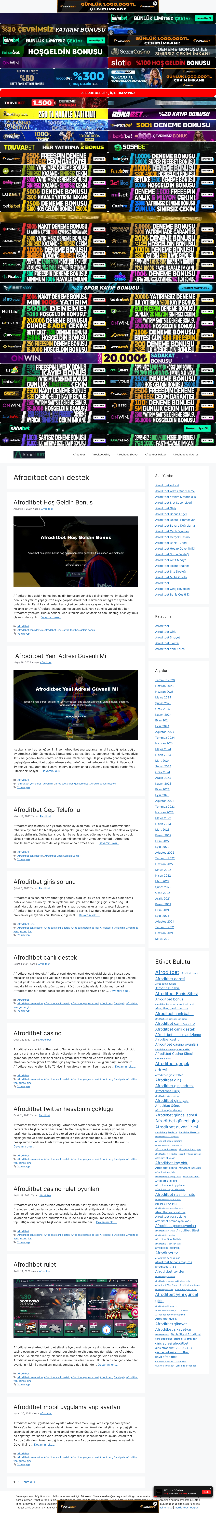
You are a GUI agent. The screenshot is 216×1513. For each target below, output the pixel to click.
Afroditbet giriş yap (171, 1100)
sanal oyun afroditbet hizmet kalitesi (170, 1361)
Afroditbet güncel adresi (176, 1115)
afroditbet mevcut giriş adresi (168, 1177)
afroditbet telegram (167, 1247)
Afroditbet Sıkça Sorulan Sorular (62, 855)
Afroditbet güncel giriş (112, 927)
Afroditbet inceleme (166, 1149)
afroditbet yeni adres (164, 1290)
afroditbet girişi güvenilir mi (167, 1096)
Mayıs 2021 (163, 938)
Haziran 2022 (164, 864)
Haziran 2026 (164, 686)
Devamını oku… (51, 617)
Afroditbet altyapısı (165, 983)
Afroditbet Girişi (53, 629)
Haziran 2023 (164, 812)
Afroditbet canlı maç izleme (178, 1035)
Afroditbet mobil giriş (166, 1181)
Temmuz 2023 (165, 806)
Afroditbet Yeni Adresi (186, 454)
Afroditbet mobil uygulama (170, 1185)
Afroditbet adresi (170, 978)
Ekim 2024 (162, 720)
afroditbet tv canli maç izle (173, 1262)
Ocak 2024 (162, 772)
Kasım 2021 (163, 904)
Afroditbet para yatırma (170, 1212)
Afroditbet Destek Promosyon (175, 520)
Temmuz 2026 (165, 680)
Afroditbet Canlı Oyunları (172, 531)
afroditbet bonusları (165, 1004)
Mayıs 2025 (163, 697)
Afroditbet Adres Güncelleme (175, 491)
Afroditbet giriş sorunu (45, 881)
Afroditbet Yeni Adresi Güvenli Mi (60, 655)
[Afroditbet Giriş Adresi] (29, 454)
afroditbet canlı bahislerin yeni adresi (171, 1019)
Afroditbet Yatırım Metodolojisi (175, 497)
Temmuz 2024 (165, 737)
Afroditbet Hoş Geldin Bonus (53, 502)
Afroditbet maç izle (165, 1172)
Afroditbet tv (166, 1253)
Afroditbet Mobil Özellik (171, 577)
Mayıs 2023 (163, 818)
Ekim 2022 (162, 841)
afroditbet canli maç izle (171, 1008)
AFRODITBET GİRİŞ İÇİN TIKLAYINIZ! (108, 93)
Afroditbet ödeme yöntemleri (170, 1314)
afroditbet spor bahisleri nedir (168, 1244)
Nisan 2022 (163, 875)
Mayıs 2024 (163, 749)
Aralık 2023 (163, 778)
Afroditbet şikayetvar (173, 1329)
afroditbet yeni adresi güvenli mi (35, 783)
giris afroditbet (164, 1348)
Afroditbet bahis (167, 988)
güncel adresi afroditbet (172, 1352)
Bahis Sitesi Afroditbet (186, 1334)
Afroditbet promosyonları (175, 1226)
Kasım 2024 (163, 714)
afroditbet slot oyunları (165, 1235)
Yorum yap (23, 633)
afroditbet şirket (162, 1335)
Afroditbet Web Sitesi (166, 1285)
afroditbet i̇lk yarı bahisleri (190, 1154)
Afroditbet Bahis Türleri (171, 542)
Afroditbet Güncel (168, 1105)
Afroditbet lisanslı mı (190, 1167)
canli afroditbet (163, 1338)
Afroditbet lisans (166, 1167)
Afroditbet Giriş (101, 454)
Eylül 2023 (162, 795)
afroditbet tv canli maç (167, 1257)
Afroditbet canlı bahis (174, 1013)
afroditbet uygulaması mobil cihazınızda (172, 1281)
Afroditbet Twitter (155, 454)
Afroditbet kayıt (165, 1158)
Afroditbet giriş (168, 1080)
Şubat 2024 (163, 766)
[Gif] (108, 217)
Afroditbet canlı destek (30, 629)
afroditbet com (163, 1058)
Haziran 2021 (164, 933)
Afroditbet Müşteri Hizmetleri (170, 1189)
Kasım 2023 (163, 783)
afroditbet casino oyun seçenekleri (172, 1049)
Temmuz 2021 (164, 927)
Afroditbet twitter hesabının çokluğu (63, 1108)
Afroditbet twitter (170, 1271)
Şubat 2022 (163, 887)
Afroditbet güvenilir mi (176, 1126)
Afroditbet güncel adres (168, 1110)
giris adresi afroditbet (171, 1343)
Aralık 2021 (162, 898)
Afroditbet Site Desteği (170, 571)
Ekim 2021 (162, 910)
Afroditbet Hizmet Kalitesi (172, 565)
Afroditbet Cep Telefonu (47, 809)
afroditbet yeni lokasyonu (166, 1306)
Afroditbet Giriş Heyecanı (172, 588)
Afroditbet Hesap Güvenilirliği (175, 548)
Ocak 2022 (162, 892)
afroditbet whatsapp (189, 1285)
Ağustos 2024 (164, 732)
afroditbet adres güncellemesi (72, 783)
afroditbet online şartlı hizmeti (168, 1200)
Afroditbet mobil (191, 1176)
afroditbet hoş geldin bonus (79, 629)
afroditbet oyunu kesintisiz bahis (169, 1208)
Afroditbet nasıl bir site (175, 1194)
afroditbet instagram (190, 1149)
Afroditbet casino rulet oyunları (56, 1188)
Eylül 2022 (162, 847)
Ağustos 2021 (164, 921)
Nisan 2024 (163, 755)
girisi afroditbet (184, 1348)
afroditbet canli (185, 1004)
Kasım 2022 (163, 835)
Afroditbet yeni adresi (186, 1289)
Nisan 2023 (163, 824)
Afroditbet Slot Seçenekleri (173, 502)
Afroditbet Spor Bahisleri (168, 1239)
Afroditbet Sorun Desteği (172, 554)
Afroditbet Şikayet (127, 454)
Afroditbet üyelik (166, 1318)
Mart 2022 (162, 881)
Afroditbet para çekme (170, 1216)
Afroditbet (79, 454)
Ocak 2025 (162, 709)
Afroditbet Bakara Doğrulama (175, 525)
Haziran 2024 (164, 743)
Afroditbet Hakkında (189, 1132)
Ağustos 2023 (164, 801)
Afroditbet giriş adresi (174, 1085)
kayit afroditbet (166, 1357)
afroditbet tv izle (165, 1266)
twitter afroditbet (164, 1365)
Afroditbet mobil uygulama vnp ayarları (67, 1406)
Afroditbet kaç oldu (171, 1163)
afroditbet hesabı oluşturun (167, 1137)
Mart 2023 (162, 829)
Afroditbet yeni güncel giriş (176, 1297)
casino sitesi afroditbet (185, 1339)
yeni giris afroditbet (186, 1365)
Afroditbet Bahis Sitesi (176, 993)
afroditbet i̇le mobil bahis (166, 1154)
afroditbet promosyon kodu (173, 1221)
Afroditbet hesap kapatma (168, 1141)
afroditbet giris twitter (169, 1075)
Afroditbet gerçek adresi (85, 927)
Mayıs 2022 (163, 870)
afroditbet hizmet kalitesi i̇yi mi (168, 1145)
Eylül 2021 (162, 915)
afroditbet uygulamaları (165, 1277)
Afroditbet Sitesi (187, 1230)
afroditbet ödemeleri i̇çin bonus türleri (171, 1310)
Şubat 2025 (163, 703)
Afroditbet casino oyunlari (176, 1044)
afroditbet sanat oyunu (165, 1231)
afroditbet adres (189, 973)
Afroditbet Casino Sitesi (174, 1054)
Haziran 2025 (164, 691)
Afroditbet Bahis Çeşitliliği (172, 594)
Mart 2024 (162, 760)
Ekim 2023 (162, 789)
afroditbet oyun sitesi (166, 1204)
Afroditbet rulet (35, 1264)
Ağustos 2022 (164, 852)
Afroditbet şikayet (171, 1324)
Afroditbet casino (38, 1033)
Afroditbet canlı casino (30, 927)
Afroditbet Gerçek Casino (172, 537)
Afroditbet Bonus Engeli (171, 514)
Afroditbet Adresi (167, 485)
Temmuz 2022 (165, 858)
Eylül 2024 (162, 726)
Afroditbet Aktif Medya (170, 560)
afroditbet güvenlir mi (166, 1132)
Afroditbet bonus (169, 999)
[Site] (54, 158)
